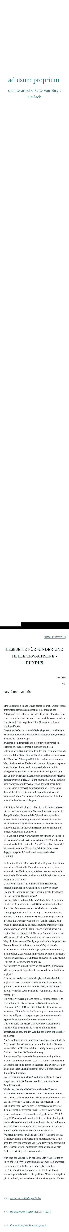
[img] (34, 321)
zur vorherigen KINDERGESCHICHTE (30, 1211)
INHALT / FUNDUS (55, 637)
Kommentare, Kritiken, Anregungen (28, 1225)
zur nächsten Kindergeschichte (25, 1198)
